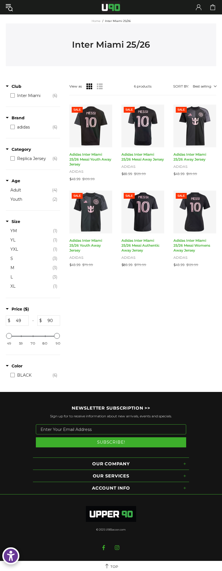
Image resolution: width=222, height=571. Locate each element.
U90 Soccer (111, 7)
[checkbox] (33, 95)
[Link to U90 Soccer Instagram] (117, 547)
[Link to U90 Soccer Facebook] (104, 547)
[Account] (198, 7)
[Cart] (212, 7)
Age (16, 180)
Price (20, 309)
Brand (18, 117)
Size (16, 221)
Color (17, 366)
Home (96, 21)
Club (16, 86)
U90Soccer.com (116, 529)
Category (21, 149)
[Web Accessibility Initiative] (11, 556)
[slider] (9, 336)
